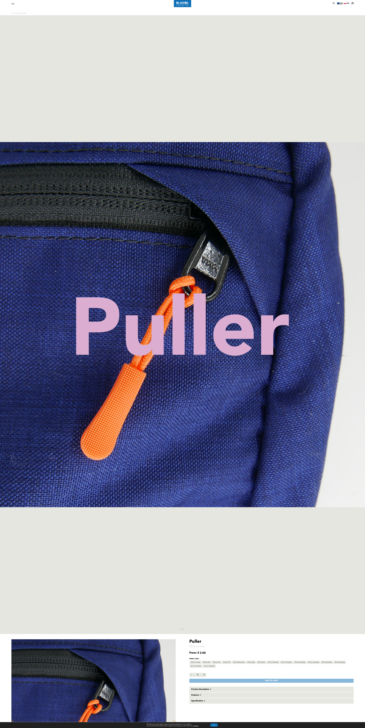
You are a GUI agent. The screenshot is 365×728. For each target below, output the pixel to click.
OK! (214, 725)
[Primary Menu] (12, 4)
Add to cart (271, 681)
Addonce (19, 13)
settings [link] (196, 726)
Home (13, 13)
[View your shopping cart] (353, 3)
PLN (347, 3)
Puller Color (194, 659)
